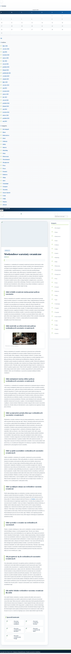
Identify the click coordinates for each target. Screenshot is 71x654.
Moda (4, 153)
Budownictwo (6, 135)
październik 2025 (7, 73)
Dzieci (4, 138)
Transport (5, 186)
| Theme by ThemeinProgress (19, 652)
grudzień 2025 (6, 67)
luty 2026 (5, 61)
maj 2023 (5, 121)
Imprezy (5, 147)
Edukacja (5, 141)
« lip (1, 38)
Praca (4, 165)
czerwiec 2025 (6, 85)
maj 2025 (5, 88)
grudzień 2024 (6, 103)
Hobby (4, 144)
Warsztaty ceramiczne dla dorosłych (17, 630)
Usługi (4, 198)
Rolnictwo (5, 174)
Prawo (4, 168)
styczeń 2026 (6, 64)
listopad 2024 (6, 106)
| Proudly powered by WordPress (33, 652)
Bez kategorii (6, 129)
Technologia (5, 183)
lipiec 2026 (5, 45)
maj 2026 (5, 51)
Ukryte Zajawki (6, 192)
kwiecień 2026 (6, 54)
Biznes (4, 132)
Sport (4, 180)
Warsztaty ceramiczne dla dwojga (17, 637)
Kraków (33, 499)
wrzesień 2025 (6, 76)
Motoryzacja (6, 156)
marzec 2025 (6, 94)
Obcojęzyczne (6, 162)
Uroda (4, 195)
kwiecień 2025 (6, 91)
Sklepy (4, 177)
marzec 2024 (6, 115)
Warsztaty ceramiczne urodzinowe (16, 623)
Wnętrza (5, 201)
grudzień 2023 (6, 118)
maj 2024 (5, 109)
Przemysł (5, 171)
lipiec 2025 (5, 82)
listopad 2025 (6, 70)
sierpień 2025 (6, 79)
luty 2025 (5, 97)
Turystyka (5, 189)
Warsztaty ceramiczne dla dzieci (36, 630)
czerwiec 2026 (6, 48)
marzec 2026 (6, 58)
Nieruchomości (6, 159)
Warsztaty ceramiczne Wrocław (35, 623)
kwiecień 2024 (6, 112)
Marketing (5, 150)
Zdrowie (5, 204)
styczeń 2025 (6, 100)
